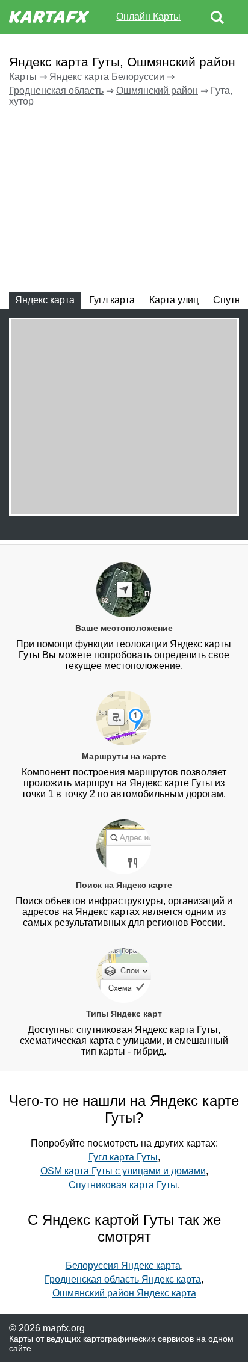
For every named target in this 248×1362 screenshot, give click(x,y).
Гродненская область (56, 90)
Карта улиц (174, 300)
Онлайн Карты (148, 16)
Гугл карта (112, 300)
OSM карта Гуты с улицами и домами (123, 1171)
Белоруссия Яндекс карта (123, 1265)
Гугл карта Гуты (123, 1157)
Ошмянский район (157, 90)
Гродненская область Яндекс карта (123, 1279)
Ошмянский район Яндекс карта (124, 1293)
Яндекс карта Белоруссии (106, 77)
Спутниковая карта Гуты (123, 1185)
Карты (23, 77)
